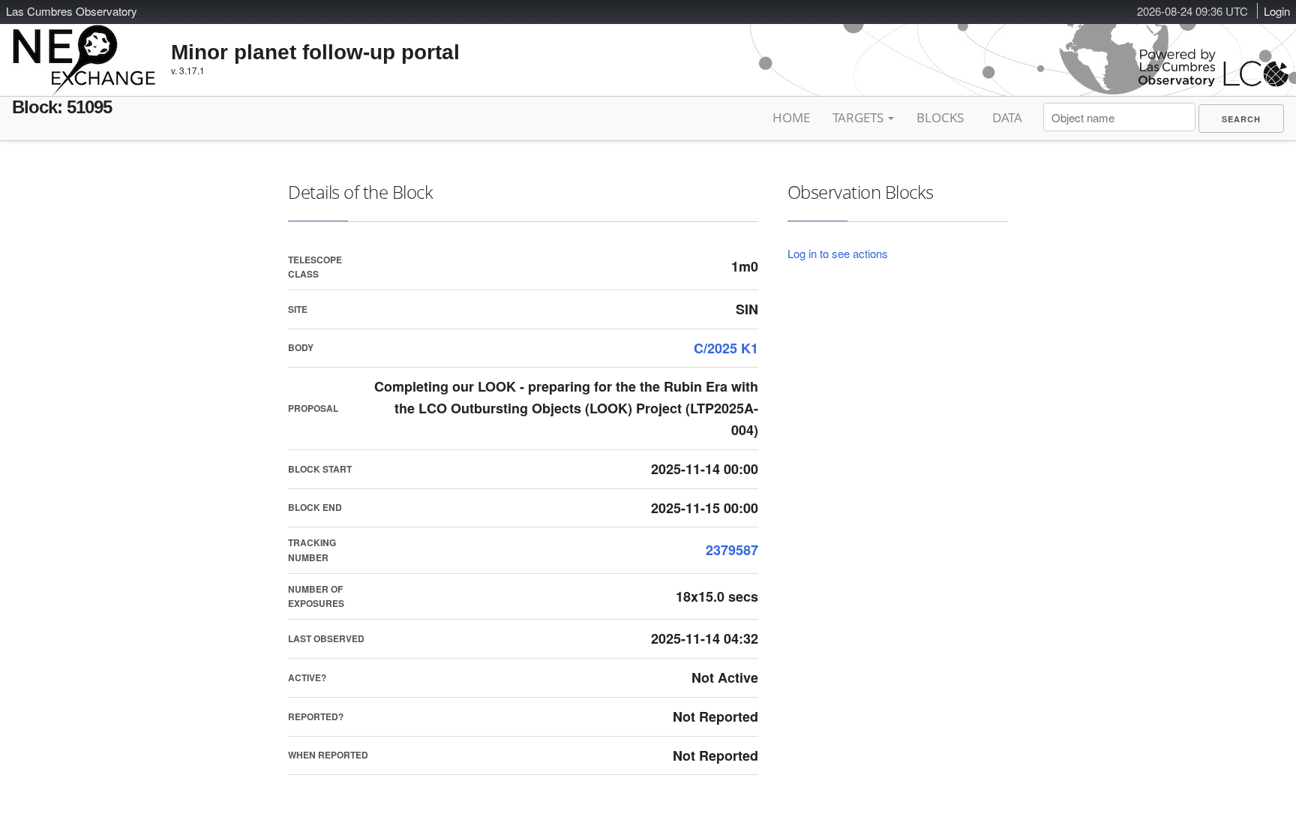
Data (1007, 117)
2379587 (732, 550)
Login (1277, 11)
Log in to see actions (838, 253)
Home (791, 117)
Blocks (940, 117)
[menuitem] (1241, 118)
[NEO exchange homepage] (84, 48)
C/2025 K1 (726, 348)
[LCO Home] (1213, 83)
